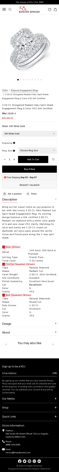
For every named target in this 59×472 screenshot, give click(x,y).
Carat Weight (10, 274)
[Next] (53, 344)
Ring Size (7, 151)
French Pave (36, 257)
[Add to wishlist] (53, 159)
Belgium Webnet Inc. (41, 468)
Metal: (13, 126)
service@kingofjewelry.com (18, 452)
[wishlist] (49, 9)
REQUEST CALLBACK (30, 185)
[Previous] (6, 344)
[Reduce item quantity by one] (4, 159)
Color (5, 288)
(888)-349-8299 (13, 444)
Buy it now (29, 169)
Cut (4, 284)
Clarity (6, 291)
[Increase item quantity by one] (14, 159)
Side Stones (9, 305)
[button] (18, 79)
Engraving (7, 143)
